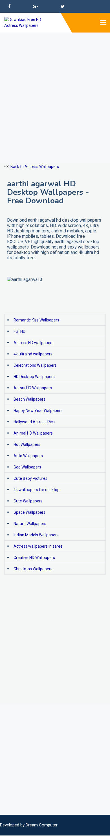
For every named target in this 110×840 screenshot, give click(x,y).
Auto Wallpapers (28, 456)
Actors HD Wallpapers (33, 388)
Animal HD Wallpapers (33, 433)
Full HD (19, 331)
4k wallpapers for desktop (37, 489)
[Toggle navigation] (103, 22)
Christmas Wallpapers (33, 569)
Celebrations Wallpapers (35, 365)
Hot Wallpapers (27, 444)
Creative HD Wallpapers (34, 557)
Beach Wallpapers (29, 399)
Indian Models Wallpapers (36, 535)
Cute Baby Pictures (30, 478)
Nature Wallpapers (30, 523)
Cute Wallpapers (28, 501)
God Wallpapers (27, 467)
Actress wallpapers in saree (38, 546)
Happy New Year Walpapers (38, 410)
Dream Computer (42, 825)
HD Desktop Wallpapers (34, 376)
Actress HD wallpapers (34, 342)
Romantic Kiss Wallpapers (36, 320)
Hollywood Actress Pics (34, 422)
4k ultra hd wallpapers (33, 354)
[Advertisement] (55, 88)
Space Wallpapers (29, 512)
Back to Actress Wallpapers (34, 166)
